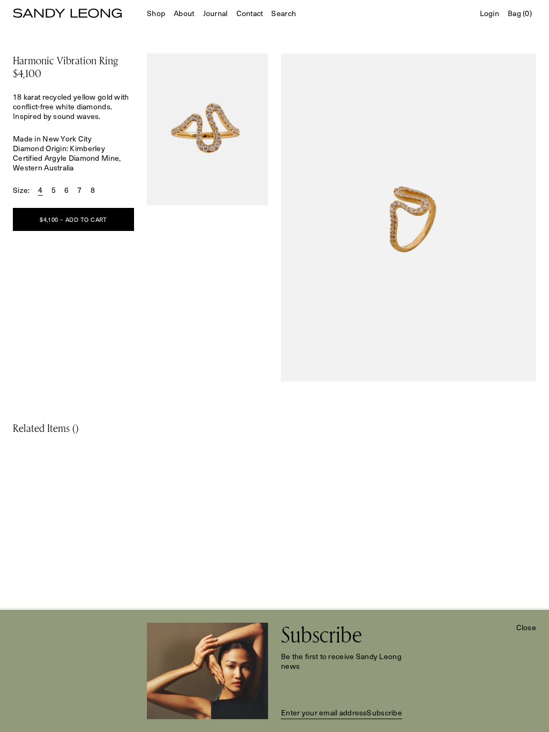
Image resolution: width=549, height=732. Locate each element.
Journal (215, 13)
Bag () (520, 13)
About (184, 13)
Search (283, 13)
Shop (156, 13)
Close (526, 627)
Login (489, 13)
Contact (249, 13)
